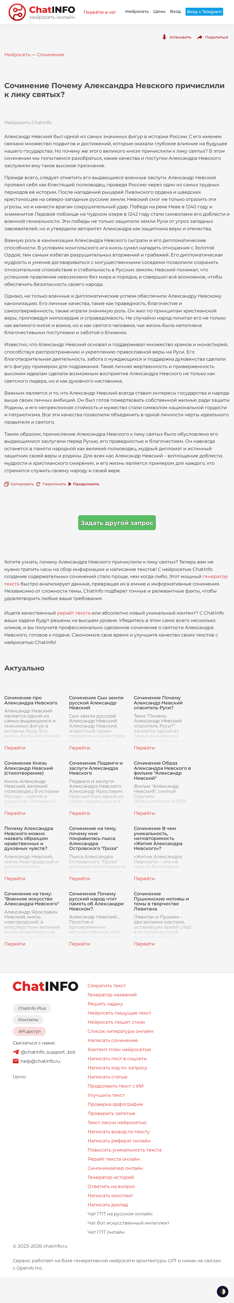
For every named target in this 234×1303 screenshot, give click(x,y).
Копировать (22, 484)
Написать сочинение (113, 1040)
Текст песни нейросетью (117, 1122)
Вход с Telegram (204, 11)
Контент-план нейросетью (119, 1049)
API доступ (29, 1031)
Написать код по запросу (117, 1067)
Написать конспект (110, 1195)
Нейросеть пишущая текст (119, 1013)
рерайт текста (73, 613)
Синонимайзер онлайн (115, 1168)
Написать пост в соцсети (117, 1058)
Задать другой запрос (117, 522)
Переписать (54, 484)
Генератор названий (112, 994)
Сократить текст (107, 985)
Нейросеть (137, 11)
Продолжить (86, 484)
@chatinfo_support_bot (48, 1052)
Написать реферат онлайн (119, 1141)
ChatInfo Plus (32, 1008)
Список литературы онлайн (121, 1031)
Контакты (28, 1019)
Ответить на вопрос (111, 1186)
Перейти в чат (100, 12)
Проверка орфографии (115, 1104)
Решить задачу (105, 1004)
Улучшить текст (106, 1095)
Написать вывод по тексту (119, 1131)
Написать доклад (108, 1204)
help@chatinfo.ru (40, 1061)
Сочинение (50, 54)
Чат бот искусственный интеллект (129, 1223)
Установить (180, 37)
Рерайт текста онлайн (114, 1159)
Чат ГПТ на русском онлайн (120, 1214)
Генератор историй (111, 1177)
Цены (159, 11)
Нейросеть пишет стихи (116, 1022)
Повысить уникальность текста (125, 1150)
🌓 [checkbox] (222, 1291)
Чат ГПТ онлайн (106, 1232)
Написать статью (108, 1077)
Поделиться (216, 37)
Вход (175, 11)
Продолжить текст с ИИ (116, 1086)
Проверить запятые (111, 1113)
